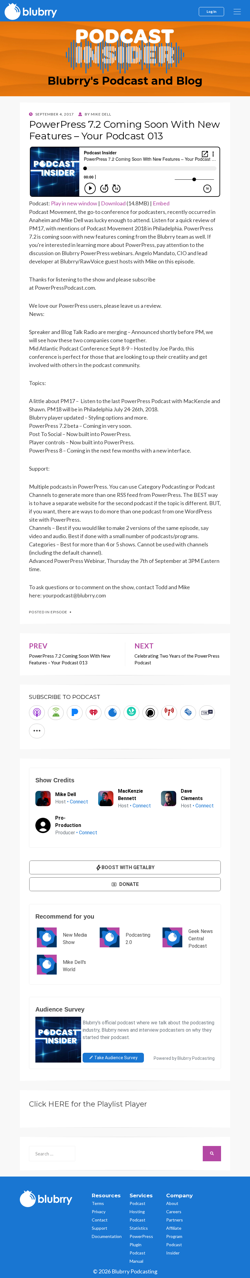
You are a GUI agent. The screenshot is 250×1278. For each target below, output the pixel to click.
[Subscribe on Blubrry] (112, 712)
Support (99, 1228)
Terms (98, 1203)
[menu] (237, 11)
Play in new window (74, 203)
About (172, 1203)
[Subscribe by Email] (188, 712)
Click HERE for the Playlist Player (88, 1104)
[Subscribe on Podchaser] (150, 712)
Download (113, 203)
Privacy (98, 1211)
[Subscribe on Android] (56, 712)
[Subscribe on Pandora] (75, 712)
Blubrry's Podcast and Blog (125, 80)
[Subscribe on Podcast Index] (169, 712)
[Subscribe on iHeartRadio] (94, 712)
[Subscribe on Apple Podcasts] (37, 712)
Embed (161, 203)
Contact (100, 1219)
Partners (174, 1219)
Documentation (107, 1236)
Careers (173, 1211)
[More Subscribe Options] (37, 731)
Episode (59, 612)
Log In (211, 11)
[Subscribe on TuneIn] (207, 712)
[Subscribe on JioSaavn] (131, 712)
